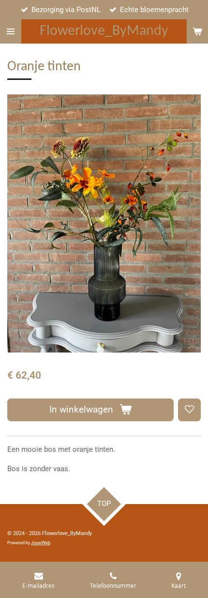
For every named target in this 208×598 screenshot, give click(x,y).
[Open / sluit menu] (10, 31)
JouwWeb (40, 542)
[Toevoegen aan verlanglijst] (189, 410)
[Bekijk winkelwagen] (197, 31)
